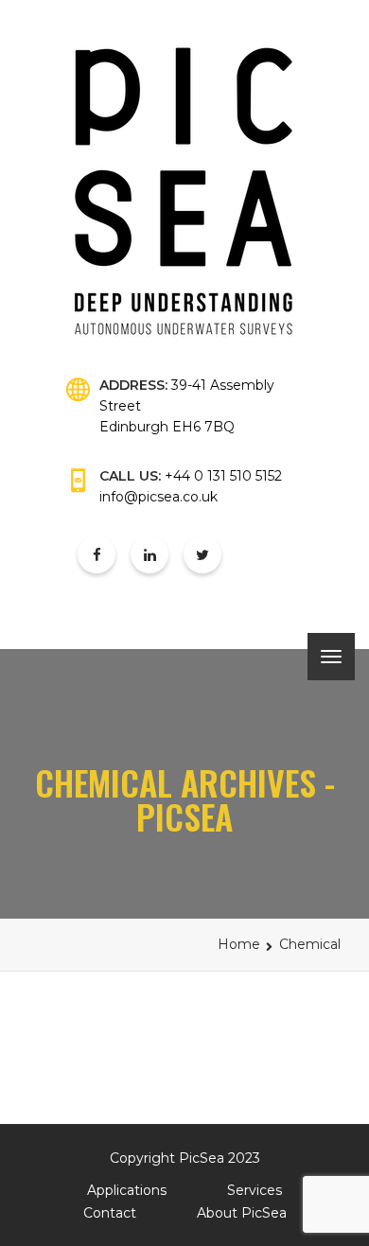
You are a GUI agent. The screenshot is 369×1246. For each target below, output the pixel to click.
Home (239, 944)
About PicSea (242, 1212)
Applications (127, 1190)
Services (254, 1190)
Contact (109, 1212)
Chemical (310, 944)
